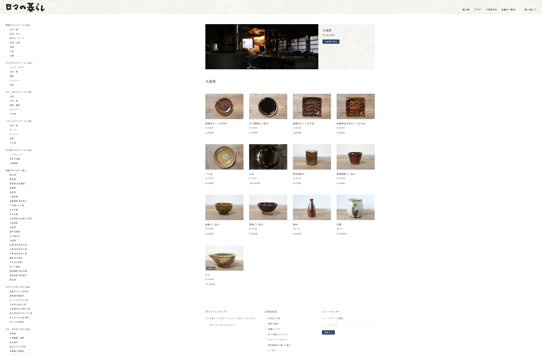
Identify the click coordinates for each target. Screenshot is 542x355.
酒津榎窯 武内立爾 (18, 271)
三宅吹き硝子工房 (17, 304)
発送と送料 (273, 324)
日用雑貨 (13, 163)
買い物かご (530, 9)
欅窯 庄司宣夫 (16, 258)
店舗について (274, 329)
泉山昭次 (13, 342)
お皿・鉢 (13, 29)
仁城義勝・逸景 (16, 338)
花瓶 (11, 47)
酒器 (11, 76)
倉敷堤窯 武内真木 (18, 201)
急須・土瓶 (14, 43)
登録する (328, 332)
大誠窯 (12, 240)
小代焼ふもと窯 (16, 205)
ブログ (477, 9)
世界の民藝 (14, 159)
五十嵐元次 (14, 236)
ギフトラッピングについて (222, 325)
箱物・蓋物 (14, 105)
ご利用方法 (491, 9)
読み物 (465, 9)
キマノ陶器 (14, 267)
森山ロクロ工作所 (17, 347)
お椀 (11, 96)
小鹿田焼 (13, 197)
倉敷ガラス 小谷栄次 (19, 291)
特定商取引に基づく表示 (279, 345)
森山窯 (12, 175)
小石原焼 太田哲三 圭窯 (20, 219)
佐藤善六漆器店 (16, 351)
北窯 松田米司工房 (18, 254)
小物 (11, 51)
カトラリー (14, 109)
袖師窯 (12, 188)
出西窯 (12, 227)
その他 (12, 114)
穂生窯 (12, 280)
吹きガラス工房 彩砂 (19, 318)
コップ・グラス (16, 67)
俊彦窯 (12, 192)
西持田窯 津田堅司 (18, 275)
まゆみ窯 (13, 210)
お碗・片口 (14, 34)
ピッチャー (14, 80)
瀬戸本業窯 (14, 232)
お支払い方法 (274, 318)
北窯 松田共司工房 (18, 249)
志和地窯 (13, 223)
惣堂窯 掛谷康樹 (17, 184)
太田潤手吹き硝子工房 (19, 309)
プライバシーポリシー (278, 340)
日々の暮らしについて (278, 334)
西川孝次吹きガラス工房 (20, 313)
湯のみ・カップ (16, 38)
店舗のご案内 (508, 9)
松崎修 (12, 334)
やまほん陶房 (15, 262)
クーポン (272, 350)
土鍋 (11, 56)
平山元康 (13, 214)
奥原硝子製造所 (16, 296)
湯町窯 (12, 179)
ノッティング (15, 154)
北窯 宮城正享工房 (18, 245)
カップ (12, 130)
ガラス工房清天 (16, 322)
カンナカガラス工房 (18, 300)
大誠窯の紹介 (331, 42)
